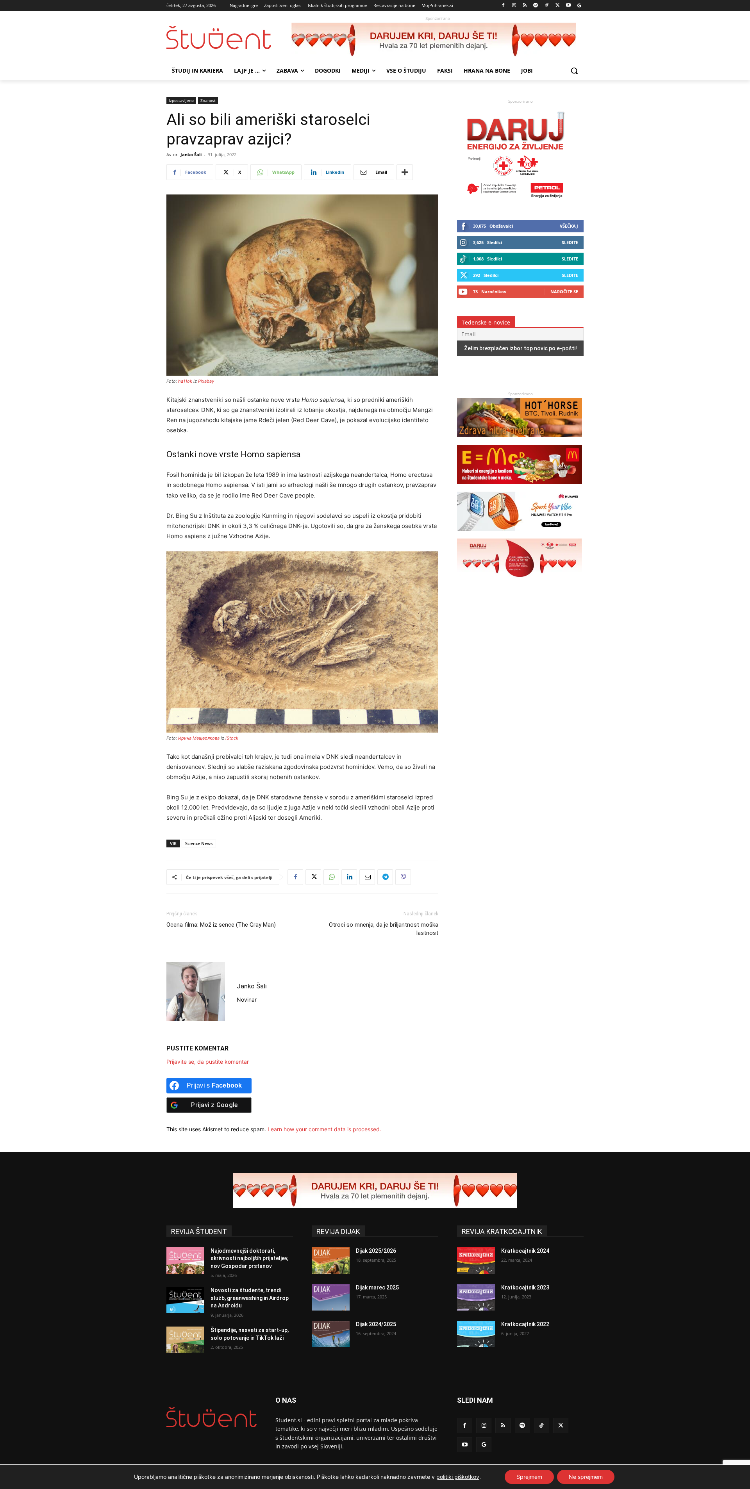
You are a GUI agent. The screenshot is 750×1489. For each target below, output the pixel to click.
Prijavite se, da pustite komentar (207, 1061)
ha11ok (185, 381)
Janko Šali (191, 154)
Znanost (208, 100)
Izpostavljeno (181, 100)
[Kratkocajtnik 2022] (476, 1334)
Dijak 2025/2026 (376, 1251)
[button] (574, 70)
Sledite (570, 242)
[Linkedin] (349, 877)
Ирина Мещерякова (199, 738)
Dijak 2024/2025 (376, 1324)
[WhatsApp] (331, 877)
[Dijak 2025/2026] (331, 1260)
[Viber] (403, 877)
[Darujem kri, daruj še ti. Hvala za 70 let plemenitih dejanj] (437, 40)
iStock (231, 738)
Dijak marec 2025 (377, 1287)
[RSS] (524, 5)
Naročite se (564, 291)
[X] (557, 5)
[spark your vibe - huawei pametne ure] (519, 534)
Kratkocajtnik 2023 (525, 1287)
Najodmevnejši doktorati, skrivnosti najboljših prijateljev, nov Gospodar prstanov (249, 1258)
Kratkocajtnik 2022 (525, 1324)
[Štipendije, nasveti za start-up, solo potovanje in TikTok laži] (185, 1340)
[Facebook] (503, 5)
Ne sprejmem (586, 1476)
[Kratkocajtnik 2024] (476, 1260)
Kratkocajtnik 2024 (525, 1251)
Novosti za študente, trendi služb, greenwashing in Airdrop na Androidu (250, 1298)
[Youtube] (568, 5)
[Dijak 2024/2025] (331, 1334)
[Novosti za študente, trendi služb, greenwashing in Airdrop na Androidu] (185, 1300)
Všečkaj (569, 226)
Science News (198, 843)
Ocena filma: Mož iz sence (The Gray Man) (221, 924)
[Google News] (579, 5)
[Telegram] (385, 877)
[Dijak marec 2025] (331, 1297)
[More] (404, 172)
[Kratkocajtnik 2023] (476, 1297)
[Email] (367, 877)
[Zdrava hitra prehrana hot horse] (519, 440)
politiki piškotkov (457, 1476)
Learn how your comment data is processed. (324, 1129)
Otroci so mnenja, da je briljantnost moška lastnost (383, 928)
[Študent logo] (228, 37)
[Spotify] (535, 5)
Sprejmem (529, 1476)
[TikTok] (546, 5)
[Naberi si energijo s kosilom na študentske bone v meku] (519, 487)
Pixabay (206, 381)
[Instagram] (513, 5)
